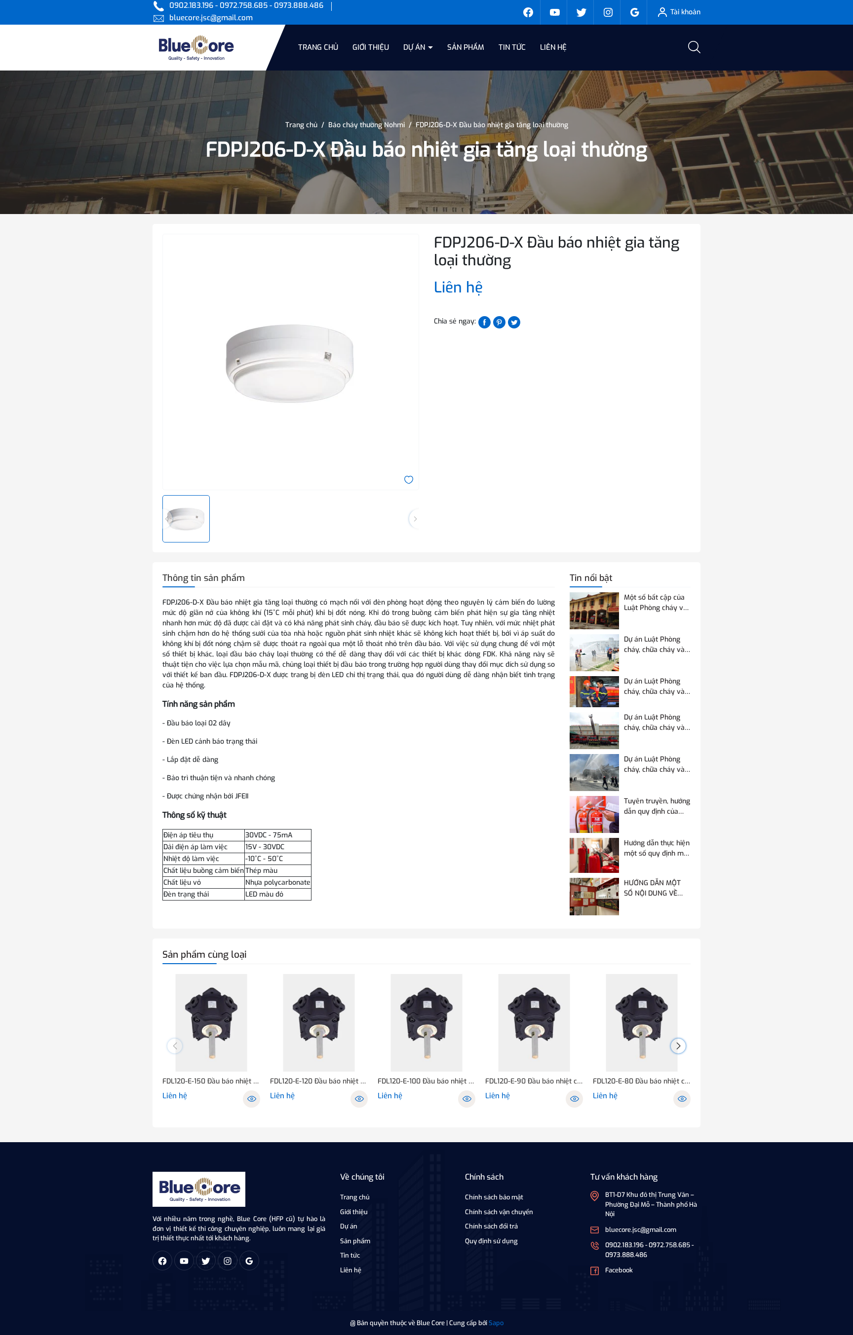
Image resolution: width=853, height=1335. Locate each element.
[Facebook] (528, 12)
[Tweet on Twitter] (514, 321)
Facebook (619, 1270)
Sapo (496, 1323)
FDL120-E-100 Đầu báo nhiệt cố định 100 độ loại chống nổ (426, 1081)
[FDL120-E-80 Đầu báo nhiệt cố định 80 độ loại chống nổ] (642, 1023)
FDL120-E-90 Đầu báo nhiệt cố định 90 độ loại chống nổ (534, 1081)
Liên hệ (553, 47)
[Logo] (199, 1188)
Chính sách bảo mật (494, 1197)
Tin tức (512, 47)
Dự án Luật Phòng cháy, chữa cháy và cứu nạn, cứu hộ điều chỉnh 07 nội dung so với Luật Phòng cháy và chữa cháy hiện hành (657, 765)
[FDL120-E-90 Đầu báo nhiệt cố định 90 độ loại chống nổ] (534, 1023)
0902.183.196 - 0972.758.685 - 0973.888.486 (246, 5)
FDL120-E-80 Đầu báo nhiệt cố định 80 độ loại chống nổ (642, 1081)
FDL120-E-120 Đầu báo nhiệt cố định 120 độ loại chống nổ (319, 1081)
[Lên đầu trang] (837, 1272)
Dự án (415, 47)
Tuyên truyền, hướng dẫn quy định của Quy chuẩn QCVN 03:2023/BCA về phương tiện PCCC (657, 806)
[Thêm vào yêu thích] (409, 479)
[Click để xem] (291, 362)
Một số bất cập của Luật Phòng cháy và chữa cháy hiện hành (657, 603)
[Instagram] (608, 12)
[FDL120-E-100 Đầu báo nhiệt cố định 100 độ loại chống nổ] (426, 1023)
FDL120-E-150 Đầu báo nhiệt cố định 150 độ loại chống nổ (211, 1081)
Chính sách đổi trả (491, 1226)
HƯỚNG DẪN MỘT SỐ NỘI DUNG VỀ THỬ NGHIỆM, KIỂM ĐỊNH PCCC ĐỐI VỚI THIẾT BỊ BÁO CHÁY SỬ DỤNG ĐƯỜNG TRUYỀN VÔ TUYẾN (655, 888)
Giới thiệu (370, 47)
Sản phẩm (465, 47)
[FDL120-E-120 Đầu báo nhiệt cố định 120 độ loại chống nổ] (319, 1023)
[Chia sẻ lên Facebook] (484, 321)
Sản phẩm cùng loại (204, 954)
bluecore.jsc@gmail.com (211, 18)
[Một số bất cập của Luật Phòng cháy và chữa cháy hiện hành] (594, 610)
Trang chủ (318, 47)
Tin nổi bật (591, 578)
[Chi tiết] (251, 1099)
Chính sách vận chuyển (499, 1212)
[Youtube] (555, 12)
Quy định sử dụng (491, 1241)
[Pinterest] (499, 321)
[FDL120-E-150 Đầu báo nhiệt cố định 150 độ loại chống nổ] (211, 1023)
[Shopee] (581, 12)
